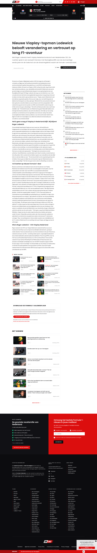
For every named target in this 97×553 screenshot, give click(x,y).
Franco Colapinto (36, 530)
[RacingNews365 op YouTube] (74, 2)
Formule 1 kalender (21, 473)
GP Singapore (53, 520)
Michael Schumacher (73, 495)
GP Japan (52, 495)
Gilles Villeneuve (71, 501)
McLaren (16, 493)
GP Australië (52, 491)
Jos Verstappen (71, 508)
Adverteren (70, 469)
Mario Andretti (71, 530)
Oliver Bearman (35, 528)
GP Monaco (52, 501)
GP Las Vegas (53, 524)
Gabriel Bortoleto (36, 531)
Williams (15, 508)
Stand (42, 5)
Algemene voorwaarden (30, 546)
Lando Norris (34, 493)
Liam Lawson (35, 526)
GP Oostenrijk (53, 505)
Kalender (36, 5)
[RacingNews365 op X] (70, 2)
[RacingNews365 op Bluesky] (72, 2)
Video (53, 5)
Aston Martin (16, 503)
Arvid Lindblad (35, 516)
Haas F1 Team (17, 505)
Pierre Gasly (34, 518)
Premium (66, 5)
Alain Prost (70, 493)
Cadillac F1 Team (17, 510)
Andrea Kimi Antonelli (37, 503)
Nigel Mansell (71, 514)
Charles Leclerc (35, 497)
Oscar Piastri (35, 507)
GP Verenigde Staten (55, 522)
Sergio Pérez (34, 510)
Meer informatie (49, 18)
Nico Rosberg (71, 491)
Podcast (47, 5)
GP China (52, 493)
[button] (22, 12)
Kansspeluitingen (75, 546)
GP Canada (52, 499)
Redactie (70, 465)
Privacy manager (65, 546)
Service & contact (72, 467)
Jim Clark (70, 510)
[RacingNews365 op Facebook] (68, 2)
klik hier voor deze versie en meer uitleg (21, 321)
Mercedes (16, 497)
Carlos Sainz (34, 508)
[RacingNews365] (16, 2)
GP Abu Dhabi (53, 528)
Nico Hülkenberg (35, 522)
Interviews (59, 5)
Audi (15, 501)
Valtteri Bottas (35, 514)
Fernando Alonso (35, 501)
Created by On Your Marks (53, 546)
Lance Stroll (34, 520)
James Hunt (71, 503)
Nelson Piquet (71, 524)
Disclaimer (20, 546)
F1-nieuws (19, 5)
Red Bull (15, 491)
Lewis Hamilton (35, 499)
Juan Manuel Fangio (72, 518)
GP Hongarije (53, 510)
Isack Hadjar (34, 505)
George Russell (35, 495)
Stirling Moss (71, 516)
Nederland (26, 81)
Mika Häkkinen (71, 507)
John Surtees (71, 528)
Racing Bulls (16, 507)
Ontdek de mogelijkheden (21, 447)
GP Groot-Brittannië (54, 507)
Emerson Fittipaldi (72, 520)
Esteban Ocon (35, 512)
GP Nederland (53, 512)
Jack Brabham (71, 526)
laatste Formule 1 (18, 465)
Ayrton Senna (71, 499)
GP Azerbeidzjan (53, 518)
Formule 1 (47, 81)
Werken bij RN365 (72, 471)
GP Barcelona (53, 503)
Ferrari (15, 495)
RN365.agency (71, 473)
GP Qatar (52, 526)
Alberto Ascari (71, 497)
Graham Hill (70, 522)
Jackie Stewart (71, 505)
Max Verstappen (27, 5)
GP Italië (52, 514)
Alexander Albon (35, 524)
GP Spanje (52, 516)
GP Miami (52, 497)
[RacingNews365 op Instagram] (65, 2)
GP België (52, 508)
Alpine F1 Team (17, 499)
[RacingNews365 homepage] (13, 5)
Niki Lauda (70, 512)
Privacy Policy (41, 546)
